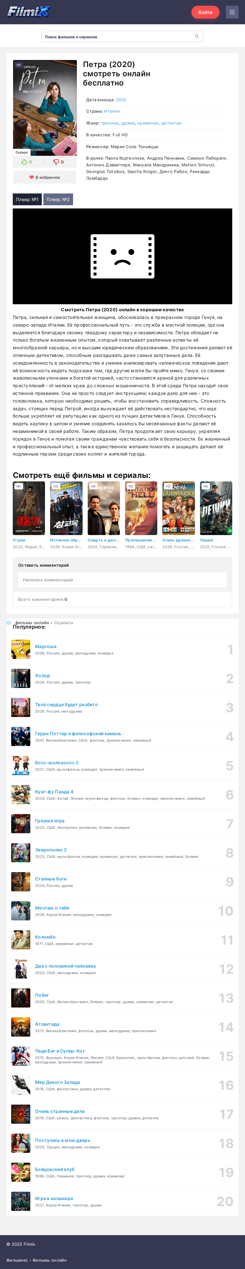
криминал (148, 122)
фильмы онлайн (32, 622)
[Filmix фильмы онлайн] (28, 12)
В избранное (48, 177)
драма (128, 122)
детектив (171, 122)
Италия (112, 111)
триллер (110, 122)
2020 (121, 99)
